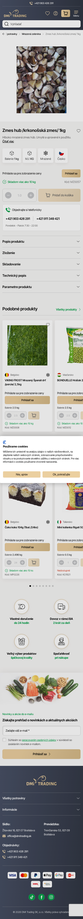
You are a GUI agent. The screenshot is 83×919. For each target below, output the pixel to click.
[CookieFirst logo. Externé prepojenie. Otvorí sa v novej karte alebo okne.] (4, 442)
